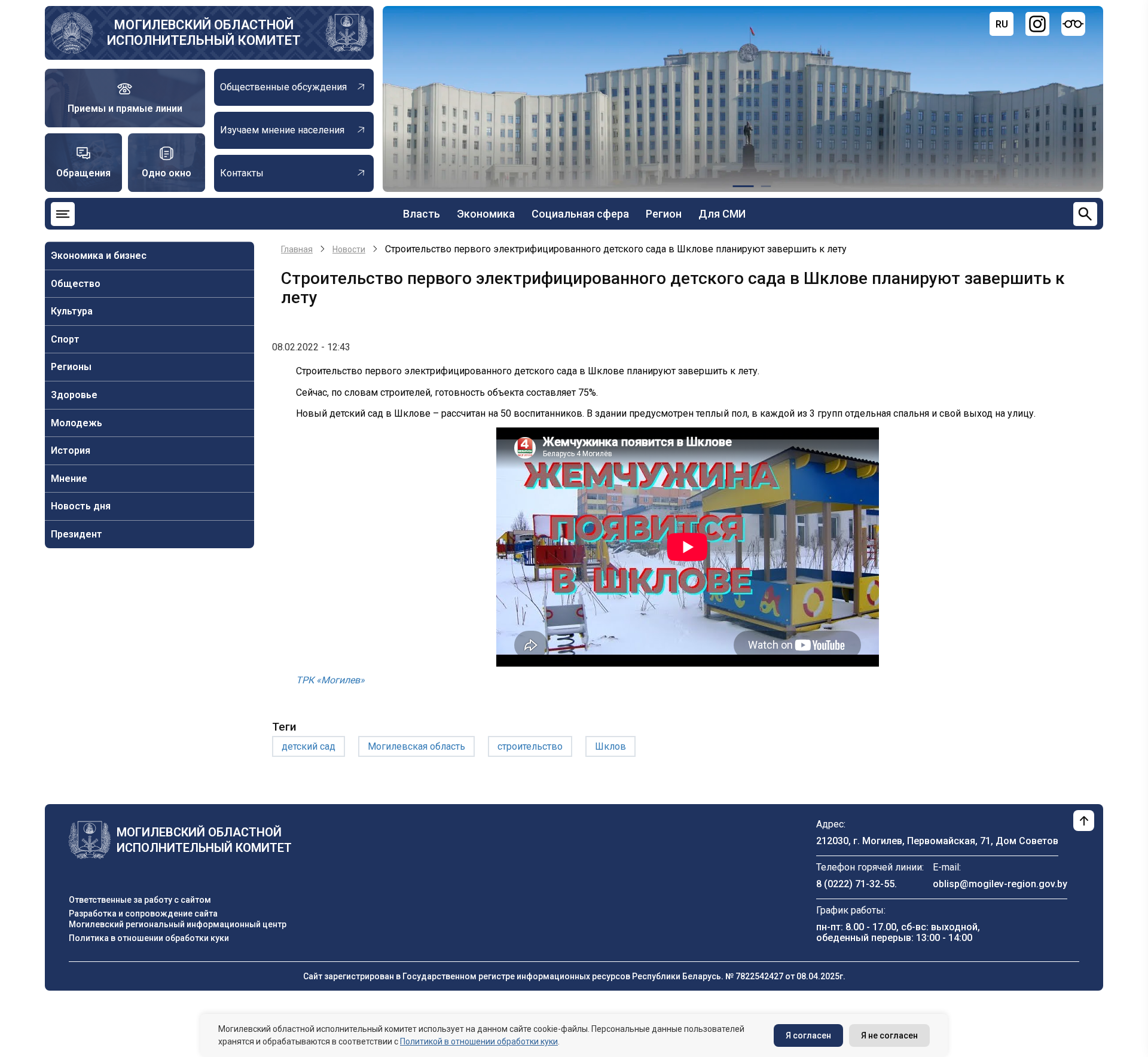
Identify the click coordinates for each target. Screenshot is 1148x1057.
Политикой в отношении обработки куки (479, 1041)
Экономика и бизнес (98, 255)
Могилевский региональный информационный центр (177, 924)
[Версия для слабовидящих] (1073, 24)
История (70, 450)
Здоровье (74, 395)
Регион (664, 213)
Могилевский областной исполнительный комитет (204, 32)
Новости (348, 249)
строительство (530, 746)
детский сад (308, 746)
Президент (76, 534)
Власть (421, 213)
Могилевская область (416, 746)
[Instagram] (1037, 24)
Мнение (69, 478)
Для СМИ (722, 213)
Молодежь (76, 423)
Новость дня (81, 506)
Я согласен (808, 1035)
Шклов (610, 746)
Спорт (65, 339)
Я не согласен (889, 1035)
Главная (297, 249)
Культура (72, 311)
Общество (75, 283)
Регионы (71, 366)
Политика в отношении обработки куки (149, 938)
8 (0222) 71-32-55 (855, 884)
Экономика (486, 213)
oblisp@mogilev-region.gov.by (1000, 884)
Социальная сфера (580, 213)
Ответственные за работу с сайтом (140, 900)
